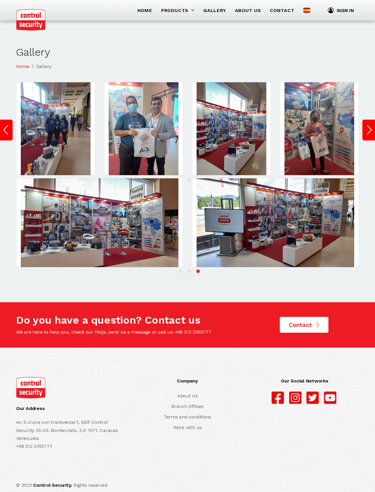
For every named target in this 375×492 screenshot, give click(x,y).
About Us (187, 396)
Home (22, 66)
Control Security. (52, 485)
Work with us (187, 427)
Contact (301, 324)
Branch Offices (187, 406)
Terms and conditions (187, 417)
